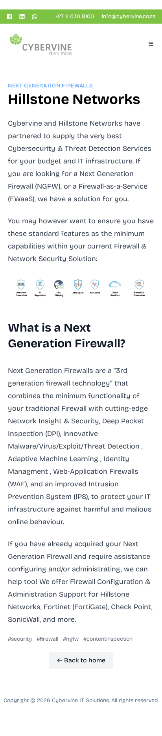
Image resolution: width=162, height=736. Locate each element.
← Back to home (81, 660)
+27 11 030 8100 (74, 16)
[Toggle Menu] (151, 44)
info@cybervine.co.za (129, 16)
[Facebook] (9, 16)
